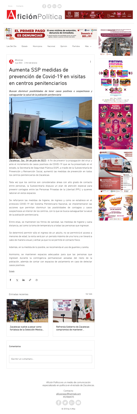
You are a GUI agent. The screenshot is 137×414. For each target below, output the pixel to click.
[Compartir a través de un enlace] (30, 280)
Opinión (63, 46)
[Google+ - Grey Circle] (54, 6)
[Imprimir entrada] (36, 280)
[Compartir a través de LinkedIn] (23, 280)
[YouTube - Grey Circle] (59, 6)
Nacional (51, 46)
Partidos (76, 46)
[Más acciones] (90, 61)
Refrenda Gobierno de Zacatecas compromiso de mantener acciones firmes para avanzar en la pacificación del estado (72, 328)
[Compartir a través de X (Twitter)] (17, 280)
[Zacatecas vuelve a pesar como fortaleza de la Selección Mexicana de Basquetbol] (27, 310)
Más (87, 46)
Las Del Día (11, 46)
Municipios (37, 46)
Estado (25, 46)
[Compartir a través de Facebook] (10, 280)
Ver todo (89, 294)
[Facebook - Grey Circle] (44, 6)
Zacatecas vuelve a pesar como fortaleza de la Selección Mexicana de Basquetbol (27, 328)
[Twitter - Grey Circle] (49, 6)
